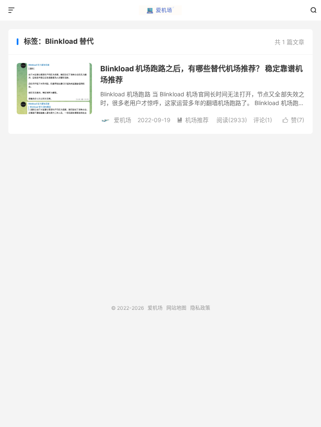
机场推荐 (193, 119)
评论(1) (262, 119)
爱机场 (160, 10)
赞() (293, 119)
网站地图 (176, 308)
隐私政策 (200, 308)
